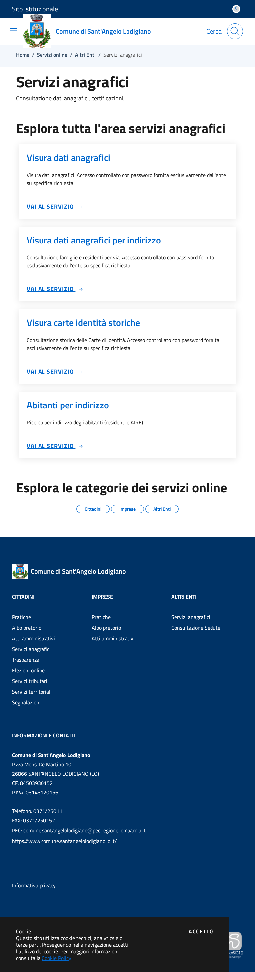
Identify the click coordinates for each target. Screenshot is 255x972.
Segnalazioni (26, 702)
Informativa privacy (34, 885)
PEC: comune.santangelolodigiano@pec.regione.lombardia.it (79, 830)
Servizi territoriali (32, 692)
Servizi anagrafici (31, 649)
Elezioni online (28, 670)
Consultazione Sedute (195, 628)
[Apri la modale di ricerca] (235, 31)
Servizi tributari (29, 681)
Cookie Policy (56, 958)
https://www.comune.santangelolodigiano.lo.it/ (64, 841)
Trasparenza (25, 660)
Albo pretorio (26, 628)
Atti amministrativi (33, 638)
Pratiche (21, 617)
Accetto (201, 931)
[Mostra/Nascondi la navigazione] (13, 31)
